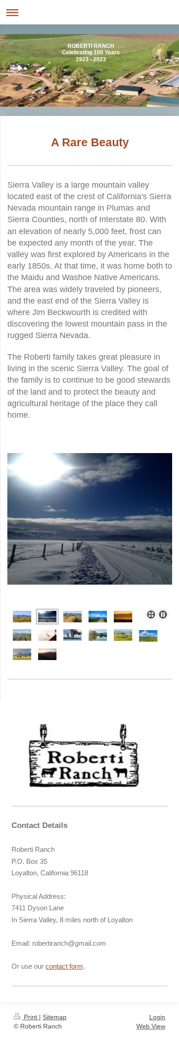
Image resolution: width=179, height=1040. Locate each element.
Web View (150, 1026)
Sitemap (55, 1017)
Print (30, 1017)
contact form (64, 966)
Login (157, 1017)
